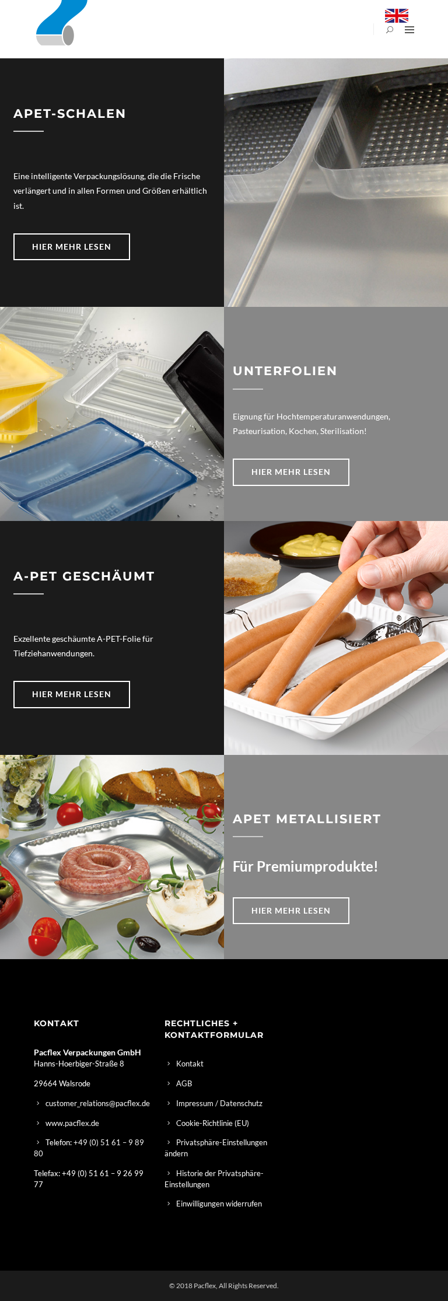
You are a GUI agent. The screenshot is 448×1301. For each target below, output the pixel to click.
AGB (184, 1083)
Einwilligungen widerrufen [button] (219, 1203)
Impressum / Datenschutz (219, 1103)
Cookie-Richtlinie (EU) (212, 1123)
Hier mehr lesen (71, 246)
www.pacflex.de (72, 1123)
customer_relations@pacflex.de (98, 1103)
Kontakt (190, 1063)
